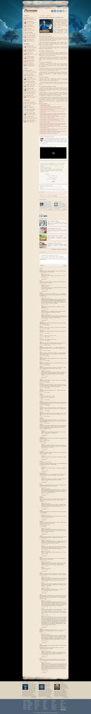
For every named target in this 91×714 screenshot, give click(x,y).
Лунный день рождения (29, 32)
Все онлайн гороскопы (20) (29, 39)
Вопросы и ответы (63, 703)
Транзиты (36, 702)
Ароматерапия (30, 705)
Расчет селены (37, 704)
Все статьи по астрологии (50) (30, 120)
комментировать (44, 279)
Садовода (24, 707)
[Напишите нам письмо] (66, 11)
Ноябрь (44, 704)
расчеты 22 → (64, 249)
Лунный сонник (27, 102)
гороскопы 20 (59, 249)
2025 (28, 53)
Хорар (35, 708)
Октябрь (44, 703)
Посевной (24, 708)
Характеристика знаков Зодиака (30, 109)
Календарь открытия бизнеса (29, 60)
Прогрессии (36, 706)
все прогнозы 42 (54, 249)
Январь (44, 706)
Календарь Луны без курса (29, 88)
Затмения (53, 703)
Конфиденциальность (63, 707)
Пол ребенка (29, 702)
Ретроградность (54, 706)
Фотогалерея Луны (28, 105)
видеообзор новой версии (54, 255)
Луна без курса (54, 704)
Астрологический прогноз (29, 21)
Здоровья (24, 704)
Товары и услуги (63, 708)
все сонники (32, 102)
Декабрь (44, 705)
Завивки (24, 703)
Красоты (24, 706)
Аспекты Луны (54, 705)
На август (26, 49)
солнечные (33, 81)
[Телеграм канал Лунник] (58, 11)
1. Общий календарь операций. (45, 105)
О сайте (61, 701)
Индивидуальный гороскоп (29, 17)
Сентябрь (44, 702)
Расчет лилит (37, 703)
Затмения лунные (27, 81)
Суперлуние (53, 708)
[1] (45, 310)
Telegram (54, 257)
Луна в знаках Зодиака (28, 77)
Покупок (29, 706)
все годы (31, 53)
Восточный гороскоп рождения (30, 35)
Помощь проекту (63, 709)
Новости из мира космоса (29, 116)
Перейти (50, 209)
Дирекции (36, 707)
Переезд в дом (30, 704)
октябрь (33, 49)
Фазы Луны (51, 2)
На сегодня (53, 701)
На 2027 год (45, 707)
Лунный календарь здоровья (29, 56)
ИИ (57, 2)
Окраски (24, 702)
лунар (38, 705)
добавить (42, 265)
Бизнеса (29, 708)
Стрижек (24, 701)
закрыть (65, 265)
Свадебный (29, 707)
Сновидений (29, 701)
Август (38, 2)
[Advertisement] (31, 131)
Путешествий (30, 709)
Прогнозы (26, 2)
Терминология (62, 706)
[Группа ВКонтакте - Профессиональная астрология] (55, 11)
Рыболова (24, 709)
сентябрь (29, 49)
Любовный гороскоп (28, 28)
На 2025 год (45, 709)
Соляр (36, 705)
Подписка (61, 705)
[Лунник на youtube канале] (52, 11)
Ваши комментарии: (43, 259)
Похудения (25, 705)
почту (50, 257)
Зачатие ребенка (30, 703)
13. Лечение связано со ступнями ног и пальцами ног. (48, 133)
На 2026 (26, 53)
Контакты (61, 702)
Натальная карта (37, 701)
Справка (61, 704)
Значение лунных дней (28, 70)
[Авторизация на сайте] (63, 11)
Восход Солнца (54, 707)
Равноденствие (54, 709)
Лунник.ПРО (64, 2)
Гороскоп (44, 2)
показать (53, 181)
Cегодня (32, 2)
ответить (48, 325)
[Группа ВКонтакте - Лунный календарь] (60, 11)
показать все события (52, 177)
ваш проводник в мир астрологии (30, 12)
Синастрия (36, 709)
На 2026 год (45, 708)
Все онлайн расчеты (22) (29, 95)
